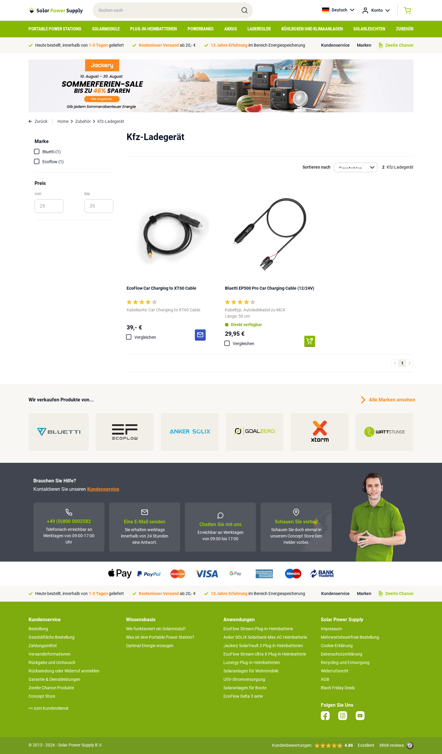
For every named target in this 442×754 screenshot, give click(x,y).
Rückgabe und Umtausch (52, 662)
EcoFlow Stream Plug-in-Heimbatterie (258, 628)
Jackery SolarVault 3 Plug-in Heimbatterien (263, 645)
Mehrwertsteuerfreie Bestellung (350, 637)
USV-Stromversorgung (244, 679)
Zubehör (404, 29)
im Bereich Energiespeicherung (258, 45)
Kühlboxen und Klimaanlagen (312, 29)
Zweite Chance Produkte (51, 687)
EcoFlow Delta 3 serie (243, 696)
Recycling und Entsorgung (345, 662)
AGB (325, 679)
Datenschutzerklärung (341, 654)
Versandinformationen (50, 654)
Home (63, 121)
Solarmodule (106, 29)
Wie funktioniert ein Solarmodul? (156, 628)
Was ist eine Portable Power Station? (160, 637)
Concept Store (42, 696)
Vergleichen (145, 337)
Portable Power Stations (55, 29)
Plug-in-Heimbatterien (153, 29)
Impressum (331, 628)
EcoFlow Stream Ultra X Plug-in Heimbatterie (264, 654)
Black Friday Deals (338, 687)
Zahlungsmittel (43, 645)
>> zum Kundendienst (49, 708)
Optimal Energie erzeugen (149, 645)
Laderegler (259, 29)
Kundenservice (335, 45)
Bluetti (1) (51, 151)
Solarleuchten (369, 29)
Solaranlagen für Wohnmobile (250, 670)
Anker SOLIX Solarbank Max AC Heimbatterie (265, 637)
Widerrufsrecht (334, 670)
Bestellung (38, 628)
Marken (364, 45)
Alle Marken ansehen (391, 400)
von (38, 193)
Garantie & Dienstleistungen (54, 679)
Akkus (230, 29)
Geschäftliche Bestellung (52, 637)
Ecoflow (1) (53, 161)
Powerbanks (200, 29)
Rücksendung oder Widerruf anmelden (64, 670)
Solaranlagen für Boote (244, 687)
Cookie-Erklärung (337, 645)
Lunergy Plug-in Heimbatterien (251, 662)
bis (87, 193)
